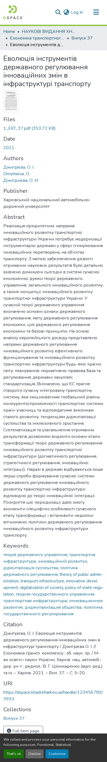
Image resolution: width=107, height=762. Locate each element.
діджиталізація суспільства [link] (30, 568)
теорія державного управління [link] (35, 555)
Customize (57, 753)
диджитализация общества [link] (53, 607)
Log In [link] (77, 12)
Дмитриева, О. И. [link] (21, 180)
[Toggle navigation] (96, 12)
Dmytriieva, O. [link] (16, 174)
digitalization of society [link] (41, 588)
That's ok (14, 753)
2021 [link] (8, 148)
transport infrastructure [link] (42, 581)
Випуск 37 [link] (82, 38)
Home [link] (9, 32)
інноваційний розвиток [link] (62, 561)
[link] (53, 128)
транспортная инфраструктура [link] (35, 601)
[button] (12, 12)
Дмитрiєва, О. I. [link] (18, 167)
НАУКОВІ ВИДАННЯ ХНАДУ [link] (49, 32)
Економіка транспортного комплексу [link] (37, 38)
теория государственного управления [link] (55, 594)
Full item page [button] (25, 731)
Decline (35, 753)
